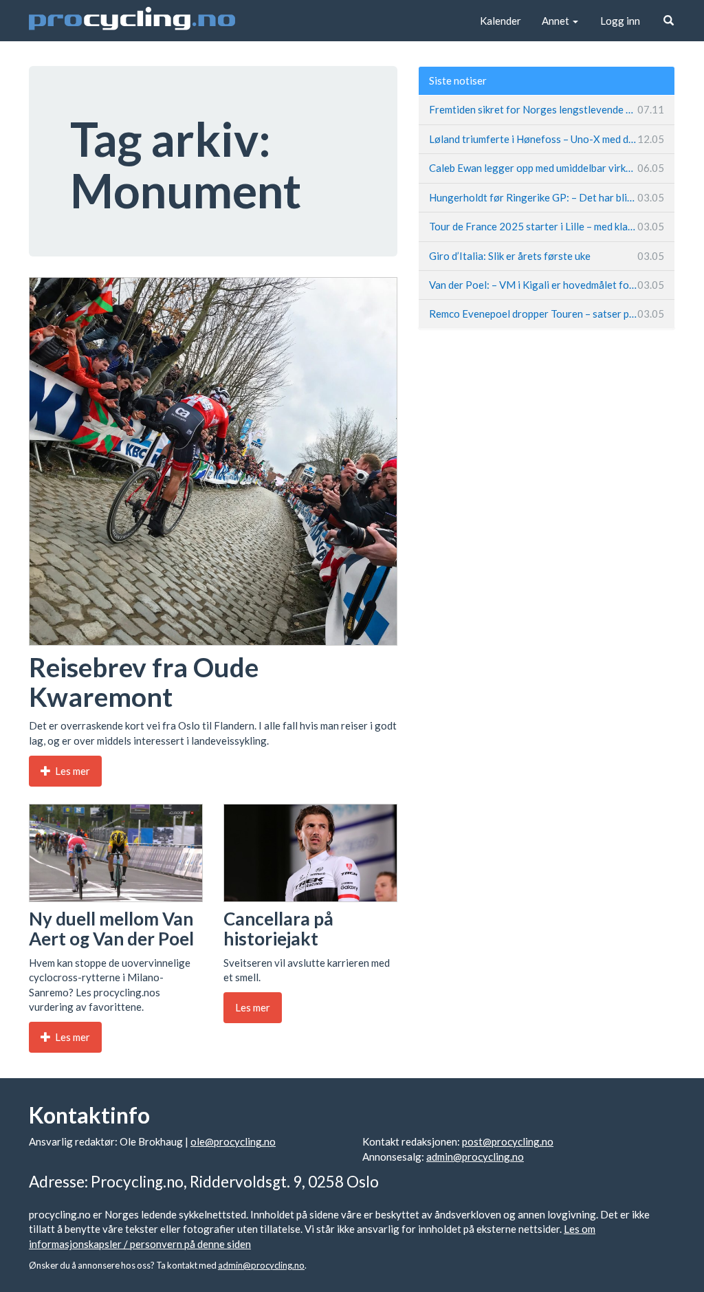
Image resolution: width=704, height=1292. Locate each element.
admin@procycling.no (475, 1156)
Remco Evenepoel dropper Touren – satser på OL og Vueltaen (546, 313)
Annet (556, 20)
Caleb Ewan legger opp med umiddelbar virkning (546, 168)
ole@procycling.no (233, 1141)
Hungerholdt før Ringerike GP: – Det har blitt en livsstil (546, 197)
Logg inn (620, 20)
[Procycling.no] (132, 20)
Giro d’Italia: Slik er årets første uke (546, 256)
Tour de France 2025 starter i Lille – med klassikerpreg (546, 226)
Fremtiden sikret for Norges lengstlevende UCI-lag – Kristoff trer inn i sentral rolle (546, 109)
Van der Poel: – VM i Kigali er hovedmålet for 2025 (546, 284)
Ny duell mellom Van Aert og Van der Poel (111, 929)
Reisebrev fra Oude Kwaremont (143, 681)
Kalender (500, 20)
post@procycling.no (507, 1141)
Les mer (71, 771)
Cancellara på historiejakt (278, 929)
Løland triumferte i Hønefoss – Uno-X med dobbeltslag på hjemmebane (546, 139)
